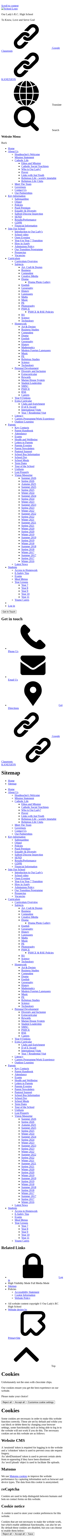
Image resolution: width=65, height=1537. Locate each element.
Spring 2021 (27, 525)
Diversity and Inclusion (33, 371)
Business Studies (30, 329)
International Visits (31, 409)
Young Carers (22, 599)
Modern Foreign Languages (36, 350)
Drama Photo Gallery (39, 282)
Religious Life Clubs (32, 181)
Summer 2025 (28, 487)
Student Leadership (31, 383)
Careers (25, 395)
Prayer (24, 172)
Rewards (26, 377)
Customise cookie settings (41, 1402)
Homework (21, 323)
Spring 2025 (27, 490)
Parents (12, 424)
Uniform (19, 469)
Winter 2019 (27, 534)
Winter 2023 (27, 501)
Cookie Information (25, 1295)
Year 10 (25, 594)
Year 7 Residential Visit (33, 412)
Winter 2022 (27, 510)
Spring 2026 (27, 481)
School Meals (22, 460)
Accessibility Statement (27, 1292)
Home (11, 148)
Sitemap (12, 783)
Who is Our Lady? (31, 169)
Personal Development (26, 368)
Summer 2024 (28, 496)
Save (30, 1534)
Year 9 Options (22, 398)
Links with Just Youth (32, 175)
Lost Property (22, 472)
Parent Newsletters (24, 448)
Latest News (21, 564)
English (25, 285)
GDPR (18, 222)
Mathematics (28, 347)
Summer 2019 (28, 537)
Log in (11, 605)
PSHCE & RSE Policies (41, 311)
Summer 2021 (28, 522)
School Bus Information (27, 454)
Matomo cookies (18, 1476)
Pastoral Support (23, 451)
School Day (21, 457)
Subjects (19, 264)
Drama (24, 279)
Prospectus (20, 252)
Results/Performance (25, 219)
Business (26, 270)
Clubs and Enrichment (33, 403)
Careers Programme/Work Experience (34, 418)
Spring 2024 (27, 498)
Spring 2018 (27, 549)
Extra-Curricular (23, 400)
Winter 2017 (27, 552)
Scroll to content (9, 5)
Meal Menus (21, 579)
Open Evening (22, 237)
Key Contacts (22, 427)
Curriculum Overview (26, 261)
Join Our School (16, 228)
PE (22, 302)
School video (21, 234)
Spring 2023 (27, 507)
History (25, 291)
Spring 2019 (27, 540)
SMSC (24, 386)
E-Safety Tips (22, 573)
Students (12, 567)
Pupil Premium (22, 207)
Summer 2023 (28, 504)
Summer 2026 (28, 478)
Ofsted (18, 201)
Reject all (7, 1402)
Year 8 (24, 588)
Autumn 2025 (28, 484)
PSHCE (25, 308)
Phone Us (13, 651)
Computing (27, 273)
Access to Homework (26, 570)
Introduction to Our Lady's (29, 231)
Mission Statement (24, 157)
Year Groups (21, 582)
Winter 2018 (27, 543)
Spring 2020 (27, 531)
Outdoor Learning (24, 421)
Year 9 (24, 591)
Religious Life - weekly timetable (38, 178)
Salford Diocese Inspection (29, 213)
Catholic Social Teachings (35, 166)
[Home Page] (9, 8)
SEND (18, 216)
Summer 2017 (28, 555)
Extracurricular (29, 374)
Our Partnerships (23, 193)
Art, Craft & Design (31, 267)
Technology (27, 320)
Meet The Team (23, 184)
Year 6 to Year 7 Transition (29, 240)
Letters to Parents (24, 442)
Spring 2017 (27, 558)
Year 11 (25, 596)
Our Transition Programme (29, 249)
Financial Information (26, 225)
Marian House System (33, 380)
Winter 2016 (27, 561)
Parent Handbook (24, 430)
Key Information (17, 196)
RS (23, 314)
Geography (27, 288)
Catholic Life (21, 160)
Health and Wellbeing (26, 439)
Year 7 (24, 585)
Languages (27, 294)
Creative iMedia (29, 276)
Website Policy (22, 1298)
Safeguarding (22, 199)
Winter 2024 (27, 493)
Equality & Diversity (25, 210)
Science (25, 317)
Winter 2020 (27, 528)
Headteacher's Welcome (27, 154)
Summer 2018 (28, 546)
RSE (23, 392)
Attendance (21, 433)
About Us (13, 151)
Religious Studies (30, 359)
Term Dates (21, 463)
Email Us (13, 679)
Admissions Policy (24, 246)
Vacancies (20, 255)
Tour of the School (24, 466)
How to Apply (22, 243)
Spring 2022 (27, 516)
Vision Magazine (23, 475)
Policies (19, 204)
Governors (20, 187)
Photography (28, 305)
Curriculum (14, 258)
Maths (24, 297)
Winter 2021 (27, 519)
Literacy (19, 415)
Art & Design (28, 326)
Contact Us (20, 190)
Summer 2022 (28, 513)
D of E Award (28, 406)
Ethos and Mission (31, 163)
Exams (18, 436)
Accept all (20, 1402)
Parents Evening (23, 445)
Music (24, 299)
